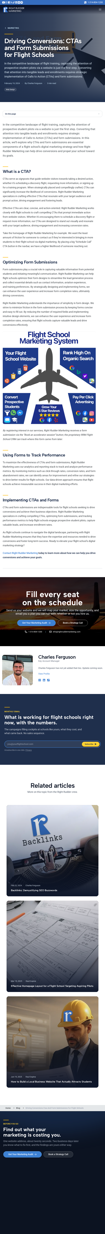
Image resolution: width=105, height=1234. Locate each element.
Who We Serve (61, 1186)
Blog (18, 1108)
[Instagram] (6, 2)
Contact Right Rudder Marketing (20, 553)
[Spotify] (21, 2)
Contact (84, 1191)
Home (8, 1108)
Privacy (28, 750)
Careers (84, 1181)
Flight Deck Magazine (39, 1191)
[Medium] (19, 2)
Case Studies (61, 1176)
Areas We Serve (10, 1191)
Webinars (33, 1186)
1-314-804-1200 (95, 2)
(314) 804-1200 (59, 1220)
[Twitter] (11, 2)
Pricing (6, 1181)
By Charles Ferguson (33, 83)
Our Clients (60, 1181)
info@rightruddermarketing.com (66, 632)
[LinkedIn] (16, 2)
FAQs (57, 1191)
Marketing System (11, 1176)
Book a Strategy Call (73, 623)
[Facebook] (9, 2)
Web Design (10, 90)
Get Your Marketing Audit (34, 623)
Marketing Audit (10, 1186)
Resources (34, 1196)
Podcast (33, 1181)
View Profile (44, 674)
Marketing (13, 28)
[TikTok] (14, 2)
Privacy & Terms (57, 1226)
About (83, 1176)
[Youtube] (3, 2)
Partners (84, 1186)
